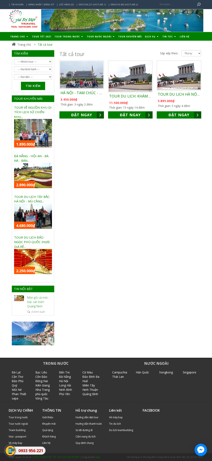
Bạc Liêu (41, 372)
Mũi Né (17, 390)
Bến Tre (64, 372)
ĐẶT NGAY (81, 114)
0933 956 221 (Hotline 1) (92, 4)
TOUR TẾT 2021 (41, 36)
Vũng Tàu (41, 398)
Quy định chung (85, 443)
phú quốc (41, 394)
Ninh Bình (65, 390)
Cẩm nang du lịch (86, 436)
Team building (17, 430)
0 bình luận (38, 312)
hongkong (166, 372)
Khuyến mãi (49, 423)
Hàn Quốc (142, 372)
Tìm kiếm (33, 86)
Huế (85, 381)
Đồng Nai (41, 381)
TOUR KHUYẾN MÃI (28, 98)
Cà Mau (87, 372)
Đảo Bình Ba (90, 377)
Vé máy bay (116, 417)
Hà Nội (63, 381)
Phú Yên (64, 394)
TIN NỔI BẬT (23, 289)
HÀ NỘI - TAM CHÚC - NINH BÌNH (89, 92)
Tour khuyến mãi (130, 36)
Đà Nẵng (65, 377)
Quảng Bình (90, 394)
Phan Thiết (19, 394)
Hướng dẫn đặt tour (87, 417)
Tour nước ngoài (99, 36)
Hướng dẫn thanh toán (89, 423)
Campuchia (119, 372)
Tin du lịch (115, 423)
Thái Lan (118, 377)
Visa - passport (17, 436)
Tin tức (168, 36)
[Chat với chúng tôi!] (201, 450)
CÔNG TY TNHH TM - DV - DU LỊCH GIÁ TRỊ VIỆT (55, 457)
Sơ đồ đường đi (84, 430)
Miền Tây (88, 385)
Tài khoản (17, 4)
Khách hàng (49, 436)
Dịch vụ (150, 36)
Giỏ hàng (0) (66, 4)
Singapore (189, 372)
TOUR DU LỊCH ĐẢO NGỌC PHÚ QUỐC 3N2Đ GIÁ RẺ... (32, 242)
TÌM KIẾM (21, 53)
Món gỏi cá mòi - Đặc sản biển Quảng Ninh (38, 302)
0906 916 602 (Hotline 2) (124, 4)
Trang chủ (18, 36)
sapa (15, 398)
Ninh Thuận (90, 390)
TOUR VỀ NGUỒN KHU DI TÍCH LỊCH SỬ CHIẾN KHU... (33, 112)
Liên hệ (184, 36)
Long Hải (65, 385)
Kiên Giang (42, 385)
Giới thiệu (47, 417)
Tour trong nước (67, 36)
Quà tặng (47, 430)
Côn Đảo (41, 377)
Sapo (97, 457)
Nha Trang (42, 390)
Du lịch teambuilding (121, 430)
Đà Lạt (16, 372)
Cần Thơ (17, 377)
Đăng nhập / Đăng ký (41, 4)
